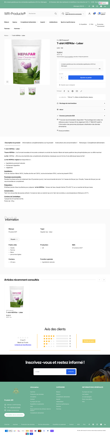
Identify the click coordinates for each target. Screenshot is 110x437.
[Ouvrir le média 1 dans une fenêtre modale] (27, 62)
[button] (102, 13)
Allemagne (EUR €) (78, 6)
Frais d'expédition (68, 56)
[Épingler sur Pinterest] (72, 91)
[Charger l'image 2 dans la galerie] (32, 91)
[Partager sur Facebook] (64, 91)
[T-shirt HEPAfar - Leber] (17, 304)
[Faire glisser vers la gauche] (99, 280)
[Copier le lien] (81, 91)
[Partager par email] (77, 91)
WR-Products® (84, 430)
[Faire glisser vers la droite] (104, 280)
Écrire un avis (89, 341)
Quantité (61, 73)
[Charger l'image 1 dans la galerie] (22, 91)
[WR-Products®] (16, 395)
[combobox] (43, 14)
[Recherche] (55, 13)
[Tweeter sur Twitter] (68, 91)
